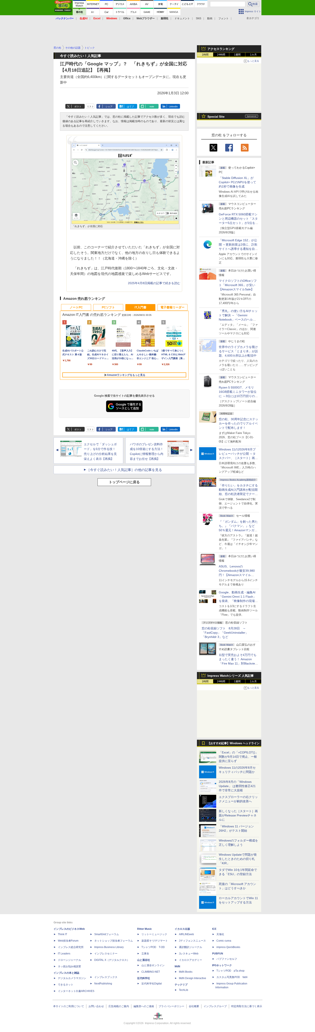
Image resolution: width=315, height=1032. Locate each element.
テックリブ (181, 984)
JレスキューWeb (188, 953)
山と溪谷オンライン (153, 965)
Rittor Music (144, 928)
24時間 (221, 54)
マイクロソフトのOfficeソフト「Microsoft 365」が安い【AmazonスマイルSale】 (238, 285)
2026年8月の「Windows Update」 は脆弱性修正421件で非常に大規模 (237, 786)
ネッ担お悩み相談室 (69, 966)
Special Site (216, 116)
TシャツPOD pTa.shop (230, 970)
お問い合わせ (96, 1006)
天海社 (220, 934)
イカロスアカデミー (190, 960)
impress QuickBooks (228, 947)
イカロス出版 (182, 928)
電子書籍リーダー (172, 307)
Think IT (62, 934)
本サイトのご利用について (68, 1006)
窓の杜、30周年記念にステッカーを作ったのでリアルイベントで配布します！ (238, 423)
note (152, 106)
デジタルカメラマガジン (72, 978)
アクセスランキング (220, 49)
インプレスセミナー (105, 953)
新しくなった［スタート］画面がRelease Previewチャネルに (238, 815)
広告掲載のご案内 (118, 1006)
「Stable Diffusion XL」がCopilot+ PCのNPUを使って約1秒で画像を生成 (237, 182)
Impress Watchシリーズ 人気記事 (230, 675)
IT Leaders (64, 953)
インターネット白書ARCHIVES (76, 991)
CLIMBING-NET (150, 971)
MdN (177, 966)
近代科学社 (143, 978)
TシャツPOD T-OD (153, 947)
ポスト (77, 106)
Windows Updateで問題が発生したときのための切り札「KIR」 (238, 859)
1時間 (205, 54)
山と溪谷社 (143, 960)
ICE (214, 928)
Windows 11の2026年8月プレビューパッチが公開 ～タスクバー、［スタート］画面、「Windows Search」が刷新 (237, 458)
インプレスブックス (105, 977)
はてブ (130, 106)
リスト (90, 106)
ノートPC (76, 307)
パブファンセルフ (226, 958)
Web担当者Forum (68, 940)
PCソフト (108, 307)
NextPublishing (103, 983)
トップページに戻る (124, 482)
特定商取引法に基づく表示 (246, 1006)
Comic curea (223, 940)
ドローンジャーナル (69, 960)
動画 (209, 18)
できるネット (65, 984)
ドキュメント (182, 18)
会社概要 (194, 1006)
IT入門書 (140, 307)
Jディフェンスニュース (192, 940)
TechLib (183, 990)
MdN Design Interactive (192, 978)
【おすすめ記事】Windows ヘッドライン (233, 743)
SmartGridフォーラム (106, 934)
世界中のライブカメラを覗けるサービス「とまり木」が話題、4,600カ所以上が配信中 (238, 351)
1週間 (237, 54)
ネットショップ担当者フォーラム (113, 940)
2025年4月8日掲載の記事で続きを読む (154, 283)
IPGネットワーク (222, 965)
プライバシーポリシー (171, 1006)
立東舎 (145, 953)
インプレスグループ (215, 1006)
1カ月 (253, 54)
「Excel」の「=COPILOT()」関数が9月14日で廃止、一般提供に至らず (238, 757)
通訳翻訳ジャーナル (190, 947)
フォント (223, 18)
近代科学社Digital (151, 983)
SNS (198, 18)
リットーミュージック (154, 934)
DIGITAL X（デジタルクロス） (111, 960)
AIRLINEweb (186, 934)
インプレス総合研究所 (71, 947)
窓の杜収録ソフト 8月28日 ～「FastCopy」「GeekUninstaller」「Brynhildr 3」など (225, 633)
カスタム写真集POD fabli (232, 977)
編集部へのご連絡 (144, 1006)
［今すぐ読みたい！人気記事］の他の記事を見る (124, 470)
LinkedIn (173, 106)
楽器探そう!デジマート (154, 940)
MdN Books (185, 971)
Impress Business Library (109, 947)
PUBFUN (217, 953)
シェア (108, 106)
